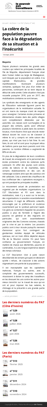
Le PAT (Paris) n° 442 (26, 23)
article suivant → (38, 296)
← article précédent (10, 296)
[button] (43, 16)
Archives (13, 23)
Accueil (5, 23)
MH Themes (38, 404)
